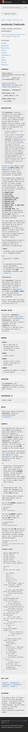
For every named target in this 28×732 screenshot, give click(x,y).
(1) (5, 683)
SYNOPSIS (3, 43)
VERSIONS (4, 52)
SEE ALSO (3, 62)
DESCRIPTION (5, 45)
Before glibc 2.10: (9, 98)
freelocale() (6, 277)
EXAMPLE (3, 60)
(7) (10, 87)
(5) (5, 686)
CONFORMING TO (6, 55)
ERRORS (3, 50)
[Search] (25, 7)
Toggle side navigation (10, 13)
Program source (7, 549)
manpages (8, 36)
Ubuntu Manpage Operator (17, 720)
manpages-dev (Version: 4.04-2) (16, 34)
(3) (17, 139)
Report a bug (15, 36)
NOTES (3, 57)
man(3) (9, 20)
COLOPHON (4, 64)
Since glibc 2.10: (8, 93)
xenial (3, 20)
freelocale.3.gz (18, 20)
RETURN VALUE (5, 48)
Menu (24, 1)
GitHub (7, 722)
